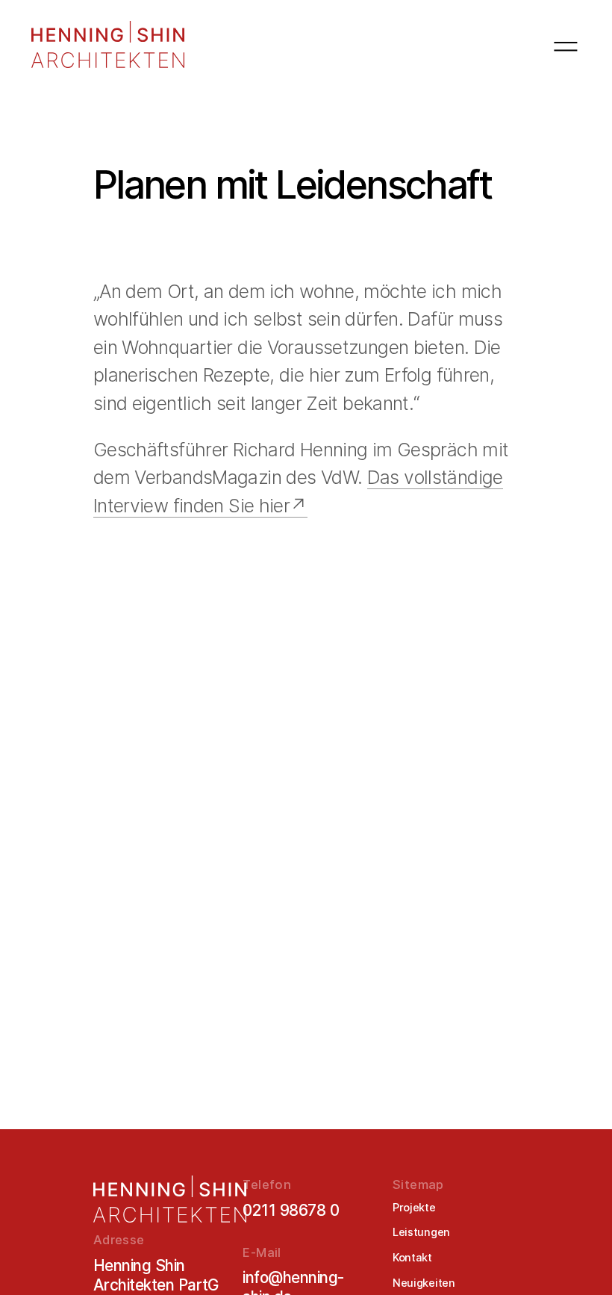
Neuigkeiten (424, 1283)
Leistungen (421, 1232)
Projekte (414, 1207)
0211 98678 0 (291, 1210)
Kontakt (412, 1257)
